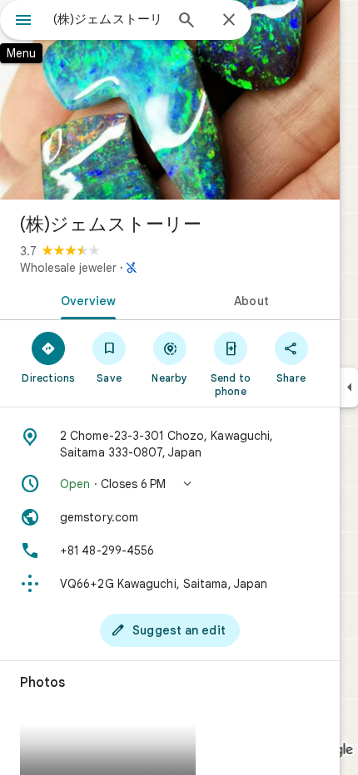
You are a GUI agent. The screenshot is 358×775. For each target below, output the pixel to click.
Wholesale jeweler (68, 267)
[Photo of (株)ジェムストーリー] (170, 100)
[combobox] (108, 19)
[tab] (85, 299)
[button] (170, 484)
